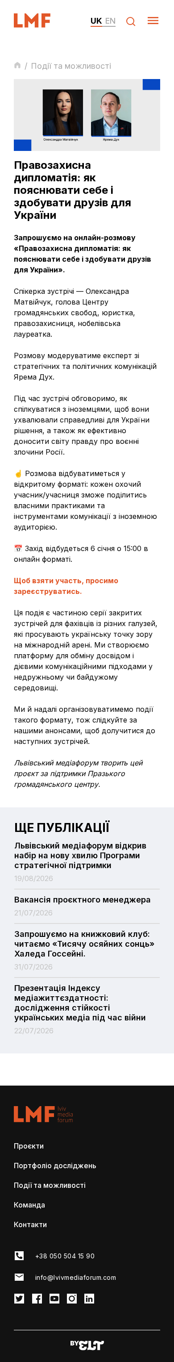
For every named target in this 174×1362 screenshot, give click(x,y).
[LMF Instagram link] (71, 1299)
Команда (29, 1204)
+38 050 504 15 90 (65, 1256)
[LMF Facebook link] (37, 1299)
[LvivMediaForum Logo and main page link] (40, 24)
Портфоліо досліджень (55, 1165)
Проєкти (29, 1145)
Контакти (30, 1224)
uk (96, 20)
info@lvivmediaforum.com (75, 1277)
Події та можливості (50, 1185)
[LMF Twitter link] (19, 1299)
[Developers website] (87, 1346)
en (110, 20)
